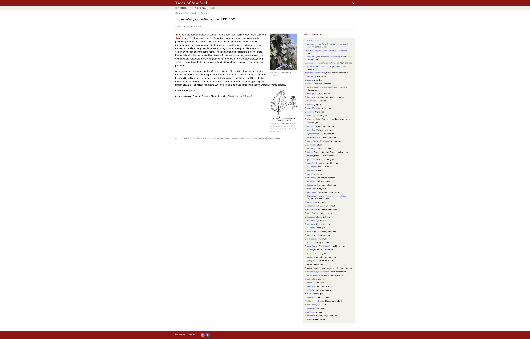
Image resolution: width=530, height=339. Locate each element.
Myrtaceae (180, 13)
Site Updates (180, 335)
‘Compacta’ (315, 163)
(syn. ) (326, 44)
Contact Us (192, 335)
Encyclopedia (181, 7)
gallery (192, 90)
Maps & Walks (198, 7)
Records (214, 7)
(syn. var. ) (326, 87)
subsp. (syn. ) (326, 196)
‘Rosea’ (314, 301)
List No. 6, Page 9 (243, 96)
